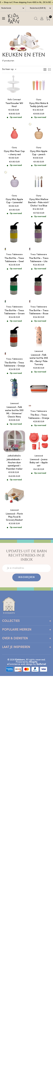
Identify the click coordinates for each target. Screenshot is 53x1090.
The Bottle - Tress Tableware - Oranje (14, 364)
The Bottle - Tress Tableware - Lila (38, 260)
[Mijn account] (41, 18)
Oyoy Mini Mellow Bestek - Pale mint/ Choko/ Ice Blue (38, 202)
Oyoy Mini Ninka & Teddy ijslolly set (38, 105)
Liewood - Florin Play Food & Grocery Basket (14, 517)
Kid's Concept (14, 100)
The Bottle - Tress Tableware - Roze (38, 312)
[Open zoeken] (36, 18)
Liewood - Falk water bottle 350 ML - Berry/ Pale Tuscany (39, 360)
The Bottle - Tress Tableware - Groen (14, 312)
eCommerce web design (20, 664)
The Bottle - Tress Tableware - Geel (14, 260)
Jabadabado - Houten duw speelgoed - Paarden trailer (14, 464)
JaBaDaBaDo (14, 456)
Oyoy (38, 100)
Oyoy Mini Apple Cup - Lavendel (14, 201)
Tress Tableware (14, 255)
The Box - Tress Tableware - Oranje (38, 416)
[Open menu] (3, 18)
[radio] (5, 249)
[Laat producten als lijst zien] (49, 69)
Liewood (38, 351)
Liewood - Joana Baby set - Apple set (39, 462)
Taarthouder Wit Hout (14, 105)
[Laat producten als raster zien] (45, 69)
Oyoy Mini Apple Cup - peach (38, 153)
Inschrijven (26, 577)
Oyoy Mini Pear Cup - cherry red (14, 153)
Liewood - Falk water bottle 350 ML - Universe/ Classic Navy (14, 412)
